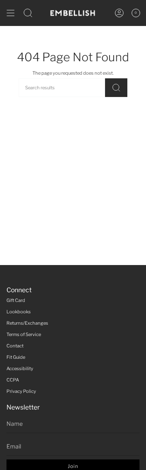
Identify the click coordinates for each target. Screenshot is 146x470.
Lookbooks (18, 312)
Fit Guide (15, 357)
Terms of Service (23, 334)
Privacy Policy (21, 391)
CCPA (12, 380)
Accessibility (19, 368)
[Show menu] (10, 13)
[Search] (116, 87)
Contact (15, 346)
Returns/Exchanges (27, 323)
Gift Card (15, 300)
